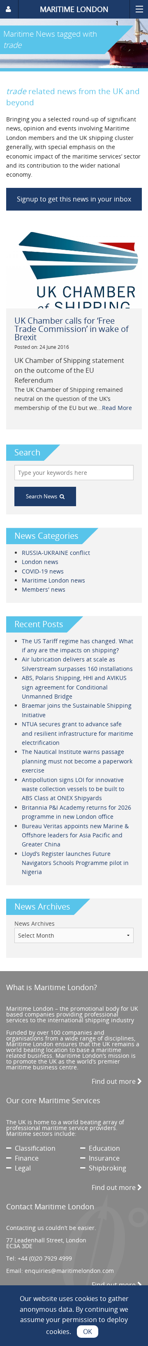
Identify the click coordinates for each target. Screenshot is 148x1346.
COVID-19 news (43, 571)
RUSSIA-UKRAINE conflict (56, 553)
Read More (117, 408)
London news (40, 562)
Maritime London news (53, 580)
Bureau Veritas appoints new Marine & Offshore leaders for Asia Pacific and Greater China (75, 835)
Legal (21, 1168)
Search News (43, 496)
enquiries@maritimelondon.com (69, 1271)
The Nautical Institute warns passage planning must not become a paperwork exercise (77, 761)
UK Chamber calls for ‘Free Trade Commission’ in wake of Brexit (71, 329)
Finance (25, 1158)
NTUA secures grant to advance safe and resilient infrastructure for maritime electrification (77, 733)
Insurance (103, 1158)
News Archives (34, 923)
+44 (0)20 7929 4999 (45, 1258)
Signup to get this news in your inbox (74, 199)
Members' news (43, 589)
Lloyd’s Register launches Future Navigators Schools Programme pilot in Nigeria (75, 863)
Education (103, 1148)
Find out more (114, 1081)
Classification (34, 1148)
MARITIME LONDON (74, 9)
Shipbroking (106, 1168)
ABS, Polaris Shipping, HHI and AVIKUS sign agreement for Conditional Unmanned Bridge (74, 687)
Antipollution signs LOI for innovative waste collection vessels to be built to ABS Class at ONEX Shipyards (73, 789)
